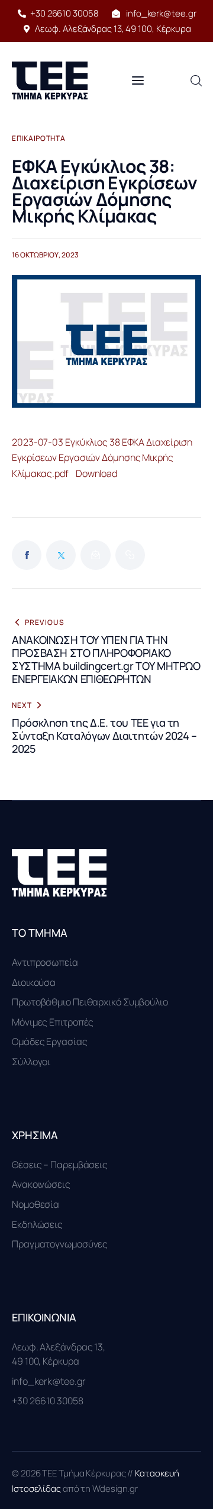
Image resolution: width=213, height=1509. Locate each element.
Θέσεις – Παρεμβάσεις (60, 1164)
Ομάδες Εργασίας (50, 1041)
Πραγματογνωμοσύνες (60, 1243)
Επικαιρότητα (39, 138)
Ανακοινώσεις (41, 1184)
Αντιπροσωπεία (45, 962)
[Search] (196, 80)
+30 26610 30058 (47, 1400)
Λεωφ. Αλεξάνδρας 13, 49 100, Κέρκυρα (58, 1354)
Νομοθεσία (35, 1204)
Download (96, 473)
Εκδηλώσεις (37, 1224)
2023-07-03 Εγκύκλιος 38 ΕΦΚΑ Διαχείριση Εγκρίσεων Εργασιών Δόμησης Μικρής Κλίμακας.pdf (102, 458)
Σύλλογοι (31, 1061)
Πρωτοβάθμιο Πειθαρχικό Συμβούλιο (90, 1001)
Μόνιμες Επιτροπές (52, 1021)
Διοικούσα (34, 982)
